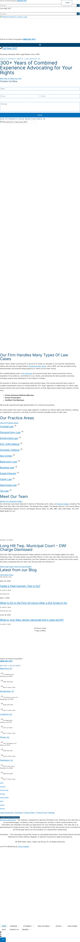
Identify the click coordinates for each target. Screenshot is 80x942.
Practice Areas (43, 926)
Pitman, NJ (4, 737)
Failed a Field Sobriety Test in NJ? (20, 586)
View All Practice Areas (9, 423)
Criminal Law (6, 426)
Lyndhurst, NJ (6, 714)
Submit (40, 115)
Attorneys (27, 926)
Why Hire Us (5, 79)
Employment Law (9, 438)
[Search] (78, 5)
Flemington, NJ (6, 760)
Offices (58, 926)
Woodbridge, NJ (7, 691)
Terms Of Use (41, 813)
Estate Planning (8, 473)
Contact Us (14, 929)
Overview (13, 926)
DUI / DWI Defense (9, 444)
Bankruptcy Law (8, 461)
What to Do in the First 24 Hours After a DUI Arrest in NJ (33, 602)
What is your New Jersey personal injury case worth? (32, 619)
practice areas (4, 790)
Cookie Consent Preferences (10, 817)
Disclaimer (19, 813)
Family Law (6, 479)
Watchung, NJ (6, 668)
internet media (62, 504)
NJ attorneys (27, 373)
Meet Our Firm (15, 79)
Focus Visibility (23, 846)
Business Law (7, 467)
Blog (4, 929)
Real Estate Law (8, 485)
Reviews (2, 808)
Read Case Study (7, 567)
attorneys (3, 786)
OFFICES (2, 794)
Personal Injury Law (10, 432)
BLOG (1, 801)
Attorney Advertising (8, 820)
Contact (2, 805)
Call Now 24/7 (9, 48)
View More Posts (6, 575)
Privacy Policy (29, 813)
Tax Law (4, 491)
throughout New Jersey (37, 366)
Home (1, 783)
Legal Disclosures (7, 813)
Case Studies (72, 926)
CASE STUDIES (4, 797)
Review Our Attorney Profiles (11, 501)
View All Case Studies (22, 567)
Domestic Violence (10, 450)
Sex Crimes (6, 455)
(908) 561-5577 (22, 1)
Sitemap (51, 813)
